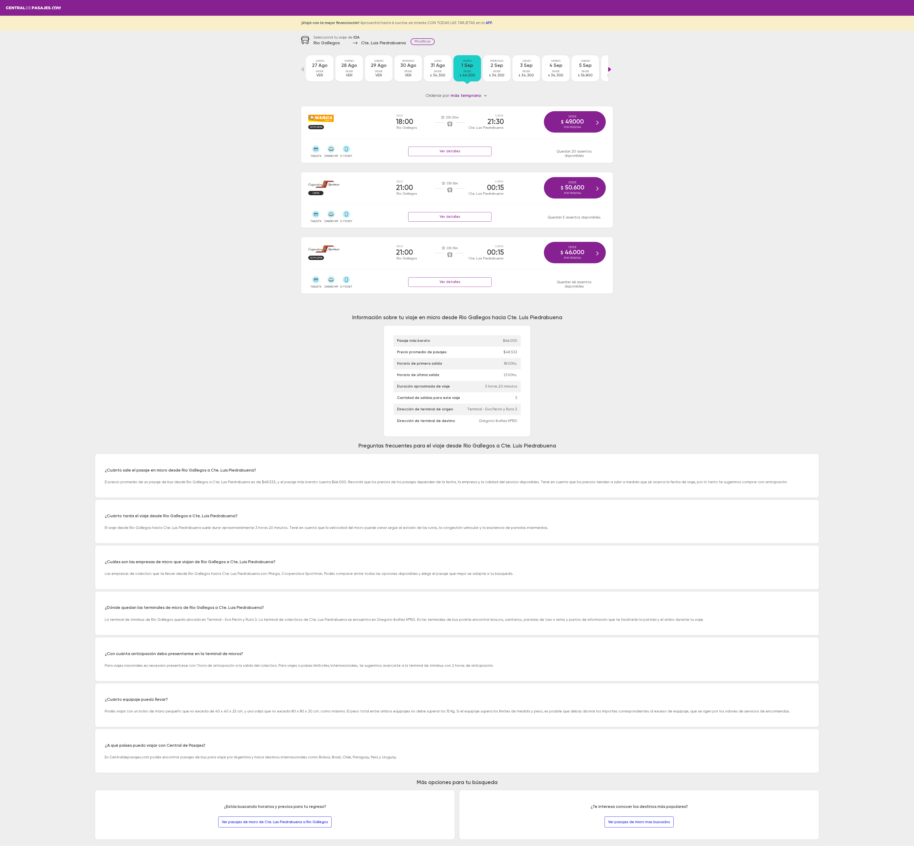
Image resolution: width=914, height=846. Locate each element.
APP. (489, 23)
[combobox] (468, 95)
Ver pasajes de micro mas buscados (639, 822)
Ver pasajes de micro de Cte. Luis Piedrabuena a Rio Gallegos (275, 822)
